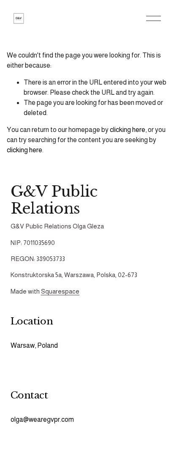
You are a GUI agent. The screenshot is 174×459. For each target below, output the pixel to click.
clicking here (127, 129)
